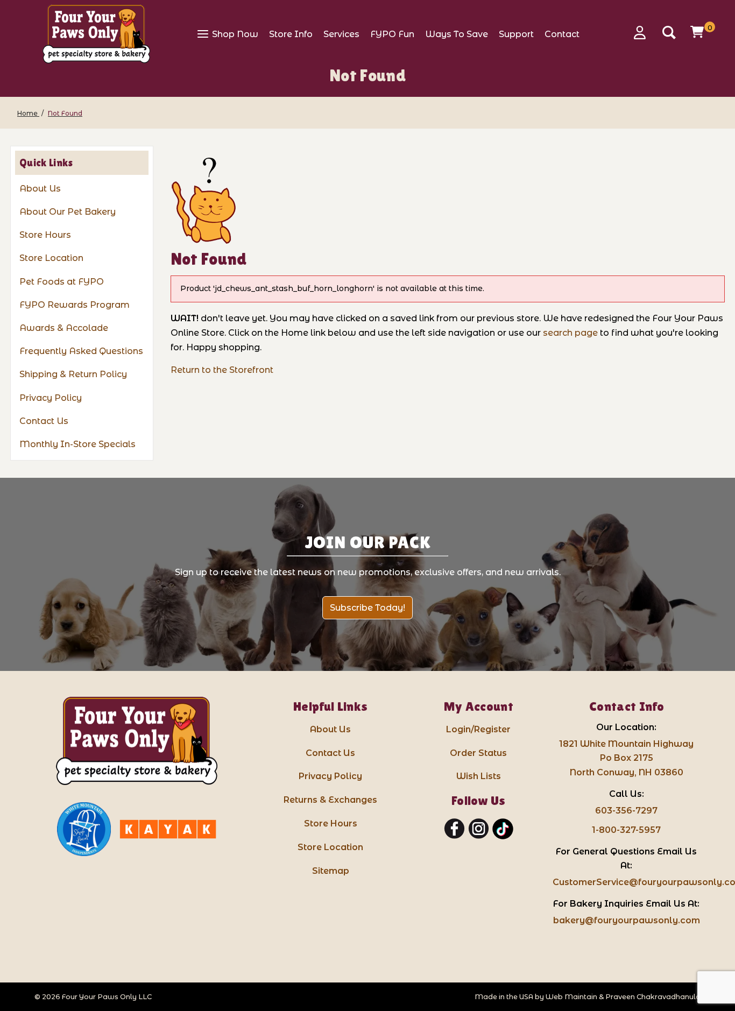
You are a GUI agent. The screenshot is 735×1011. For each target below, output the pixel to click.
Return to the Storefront (222, 370)
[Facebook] (454, 829)
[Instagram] (479, 829)
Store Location (51, 258)
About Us (40, 188)
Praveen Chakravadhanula (653, 997)
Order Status (478, 753)
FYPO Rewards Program (74, 305)
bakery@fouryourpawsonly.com (626, 920)
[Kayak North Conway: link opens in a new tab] (167, 829)
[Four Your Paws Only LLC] (136, 741)
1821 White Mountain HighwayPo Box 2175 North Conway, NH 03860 (626, 758)
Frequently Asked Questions (81, 351)
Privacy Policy (50, 398)
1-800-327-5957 (626, 830)
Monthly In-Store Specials (77, 444)
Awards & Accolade (63, 328)
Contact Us (43, 421)
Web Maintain (571, 997)
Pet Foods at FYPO (61, 282)
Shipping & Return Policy (73, 374)
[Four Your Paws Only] (96, 33)
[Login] (643, 32)
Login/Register (478, 729)
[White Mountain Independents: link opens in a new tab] (84, 829)
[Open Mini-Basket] (698, 32)
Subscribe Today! (367, 608)
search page (570, 333)
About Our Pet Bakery (67, 212)
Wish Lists (478, 776)
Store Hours (45, 235)
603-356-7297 (626, 810)
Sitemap (330, 871)
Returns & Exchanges (330, 800)
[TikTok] (503, 829)
